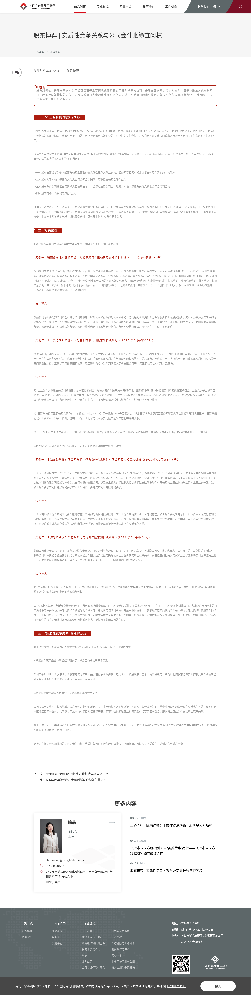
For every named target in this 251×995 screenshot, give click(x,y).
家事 (84, 955)
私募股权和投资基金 (93, 943)
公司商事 (87, 931)
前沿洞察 (80, 6)
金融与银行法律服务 (93, 967)
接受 (218, 986)
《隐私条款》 (177, 986)
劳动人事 (117, 955)
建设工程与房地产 (92, 937)
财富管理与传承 (121, 949)
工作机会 (171, 6)
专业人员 (125, 6)
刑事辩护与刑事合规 (123, 961)
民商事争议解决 (91, 949)
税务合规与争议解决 (123, 967)
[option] (77, 852)
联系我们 (203, 6)
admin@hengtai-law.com (196, 929)
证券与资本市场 (121, 931)
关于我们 (148, 6)
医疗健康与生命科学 (123, 943)
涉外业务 (87, 961)
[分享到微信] (17, 72)
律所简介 (27, 931)
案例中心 (57, 943)
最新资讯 (57, 937)
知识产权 (117, 937)
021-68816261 (190, 923)
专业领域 (103, 6)
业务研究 (55, 52)
